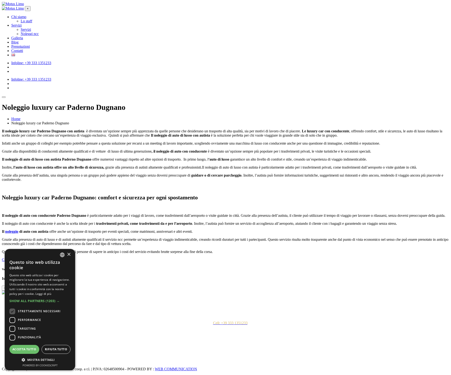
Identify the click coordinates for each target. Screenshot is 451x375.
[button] (39, 301)
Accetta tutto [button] (24, 349)
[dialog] (40, 309)
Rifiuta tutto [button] (56, 349)
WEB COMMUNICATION (176, 369)
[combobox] (62, 255)
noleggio (11, 231)
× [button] (68, 254)
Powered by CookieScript (40, 365)
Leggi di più (43, 294)
